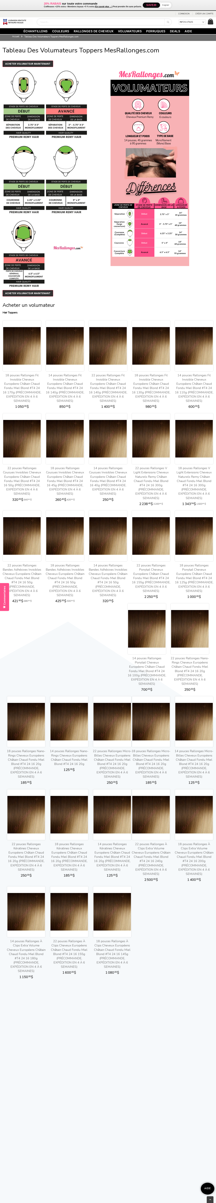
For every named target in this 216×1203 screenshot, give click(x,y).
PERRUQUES (156, 31)
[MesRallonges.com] (18, 22)
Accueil (15, 36)
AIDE (188, 31)
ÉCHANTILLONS (35, 31)
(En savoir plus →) (103, 6)
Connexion (184, 14)
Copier (165, 5)
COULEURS (60, 31)
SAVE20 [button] (151, 5)
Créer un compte (204, 14)
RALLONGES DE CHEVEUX (94, 31)
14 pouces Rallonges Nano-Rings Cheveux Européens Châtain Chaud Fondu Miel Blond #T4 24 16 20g (69, 757)
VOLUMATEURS (130, 31)
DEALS (175, 31)
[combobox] (104, 22)
